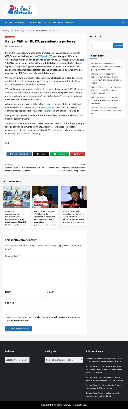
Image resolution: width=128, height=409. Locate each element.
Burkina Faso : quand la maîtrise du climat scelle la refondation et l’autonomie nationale (106, 90)
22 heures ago (12, 225)
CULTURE (52, 22)
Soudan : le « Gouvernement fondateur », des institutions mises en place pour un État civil (15, 216)
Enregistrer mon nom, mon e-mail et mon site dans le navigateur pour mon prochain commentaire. (43, 319)
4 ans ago (11, 46)
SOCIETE (42, 22)
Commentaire (12, 256)
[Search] (123, 22)
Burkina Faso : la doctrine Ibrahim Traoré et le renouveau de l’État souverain (105, 100)
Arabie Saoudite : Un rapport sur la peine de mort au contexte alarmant (24, 167)
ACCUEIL (9, 22)
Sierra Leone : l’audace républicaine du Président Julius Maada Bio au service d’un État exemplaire (44, 216)
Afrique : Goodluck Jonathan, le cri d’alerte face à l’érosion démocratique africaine (73, 215)
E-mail (50, 291)
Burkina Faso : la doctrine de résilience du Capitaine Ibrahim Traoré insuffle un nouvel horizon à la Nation (106, 78)
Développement (48, 202)
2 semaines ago (41, 225)
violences (49, 107)
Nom (8, 291)
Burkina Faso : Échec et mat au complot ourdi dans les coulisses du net (106, 110)
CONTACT (70, 22)
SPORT (61, 22)
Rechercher (96, 36)
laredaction (18, 46)
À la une (8, 205)
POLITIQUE (20, 22)
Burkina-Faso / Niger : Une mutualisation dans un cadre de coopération (66, 167)
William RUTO (45, 56)
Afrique (66, 205)
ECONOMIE (31, 22)
